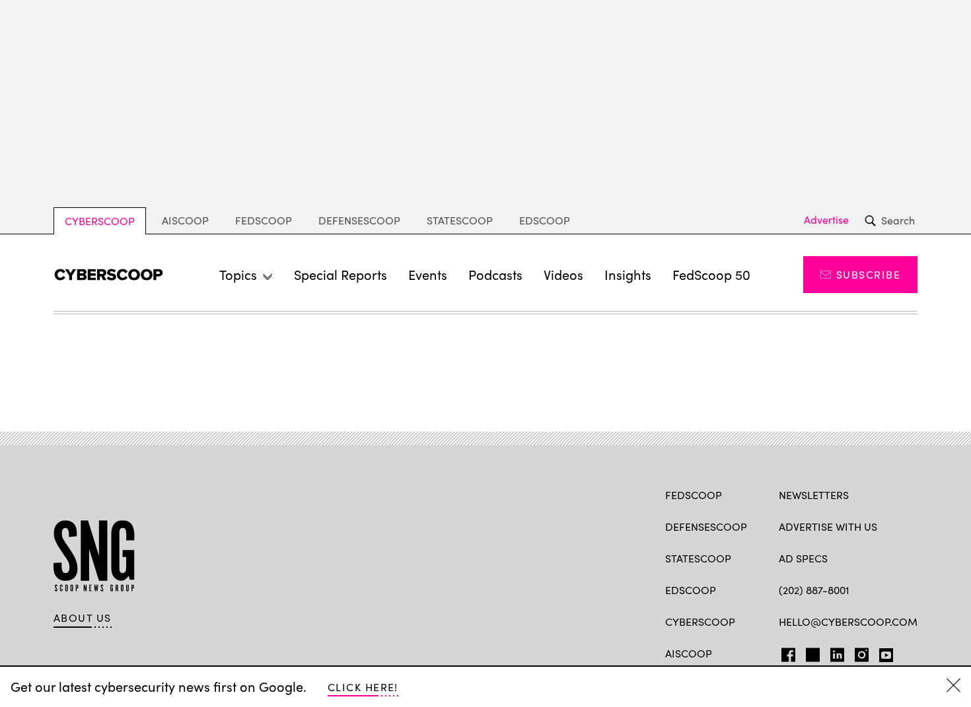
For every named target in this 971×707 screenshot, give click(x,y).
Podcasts (495, 274)
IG (857, 652)
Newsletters (814, 495)
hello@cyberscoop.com (848, 621)
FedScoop (263, 220)
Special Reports (340, 274)
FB (785, 652)
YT (883, 652)
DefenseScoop (359, 220)
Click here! (363, 687)
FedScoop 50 (711, 274)
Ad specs (803, 558)
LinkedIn (837, 652)
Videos (563, 274)
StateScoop (460, 220)
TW (810, 652)
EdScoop (544, 220)
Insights (627, 274)
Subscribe (868, 274)
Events (427, 274)
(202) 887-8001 (814, 590)
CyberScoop (100, 221)
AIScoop (185, 220)
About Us (83, 617)
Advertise (826, 219)
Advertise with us (828, 526)
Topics (238, 274)
